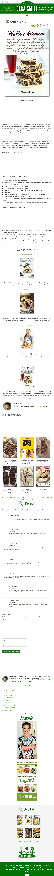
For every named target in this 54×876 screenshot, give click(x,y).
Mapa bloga (37, 865)
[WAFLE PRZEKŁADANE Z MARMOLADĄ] (27, 486)
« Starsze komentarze (7, 610)
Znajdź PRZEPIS (8, 710)
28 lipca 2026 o (12, 517)
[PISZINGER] (43, 486)
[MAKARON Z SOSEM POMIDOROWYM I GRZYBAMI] (10, 457)
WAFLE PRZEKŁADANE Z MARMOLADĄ (26, 490)
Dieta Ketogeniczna (9, 693)
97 (34, 25)
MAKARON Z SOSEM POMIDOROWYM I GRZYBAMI (10, 461)
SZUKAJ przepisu (24, 867)
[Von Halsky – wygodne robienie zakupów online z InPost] (27, 457)
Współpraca (47, 865)
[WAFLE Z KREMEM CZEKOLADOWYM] (43, 457)
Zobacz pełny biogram (39, 406)
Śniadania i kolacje (9, 702)
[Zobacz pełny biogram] (46, 406)
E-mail (3, 640)
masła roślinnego (12, 182)
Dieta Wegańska (8, 695)
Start (5, 865)
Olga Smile (11, 25)
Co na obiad (7, 700)
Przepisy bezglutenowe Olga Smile (28, 841)
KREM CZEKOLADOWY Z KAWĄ (10, 490)
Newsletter (28, 865)
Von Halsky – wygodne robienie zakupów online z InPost (26, 461)
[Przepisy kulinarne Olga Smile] (27, 8)
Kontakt (15, 867)
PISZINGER (43, 489)
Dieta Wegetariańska (9, 697)
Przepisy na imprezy (9, 707)
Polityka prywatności (16, 865)
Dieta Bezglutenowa (9, 690)
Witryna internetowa (7, 645)
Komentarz (5, 619)
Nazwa (3, 634)
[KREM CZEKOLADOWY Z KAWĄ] (10, 486)
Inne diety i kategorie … (10, 705)
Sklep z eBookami (36, 867)
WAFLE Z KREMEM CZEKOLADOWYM (43, 461)
